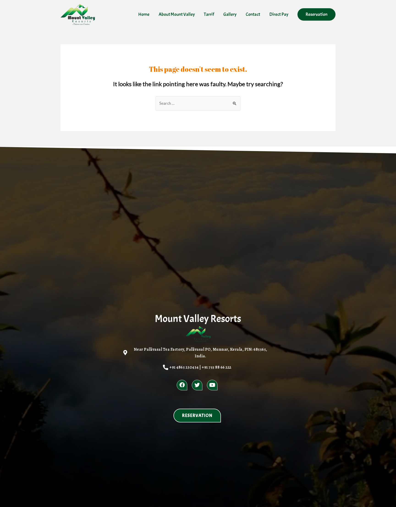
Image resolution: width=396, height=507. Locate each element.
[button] (197, 415)
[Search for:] (198, 103)
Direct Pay (278, 14)
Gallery (229, 14)
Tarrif (209, 14)
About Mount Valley (177, 14)
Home (143, 14)
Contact (253, 14)
